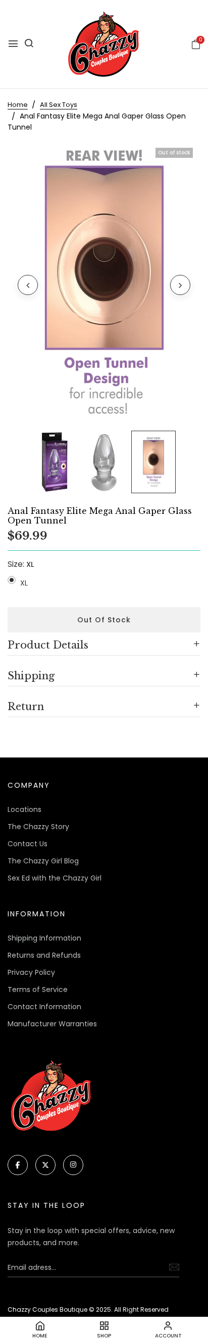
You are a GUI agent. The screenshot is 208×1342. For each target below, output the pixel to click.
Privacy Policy (31, 972)
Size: (21, 564)
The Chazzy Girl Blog (43, 861)
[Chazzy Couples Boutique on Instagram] (73, 1165)
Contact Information (44, 1007)
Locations (24, 809)
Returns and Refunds (44, 955)
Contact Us (27, 844)
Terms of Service (38, 989)
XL (24, 583)
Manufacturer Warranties (52, 1024)
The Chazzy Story (38, 827)
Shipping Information (44, 938)
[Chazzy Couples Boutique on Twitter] (45, 1165)
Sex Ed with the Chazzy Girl (54, 878)
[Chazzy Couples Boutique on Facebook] (18, 1165)
